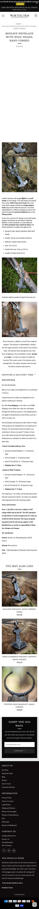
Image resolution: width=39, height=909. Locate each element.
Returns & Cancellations (10, 815)
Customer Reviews (8, 787)
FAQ (3, 818)
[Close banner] (37, 3)
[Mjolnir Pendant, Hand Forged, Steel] (19, 589)
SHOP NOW (20, 4)
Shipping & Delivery (8, 808)
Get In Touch (6, 784)
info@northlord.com (9, 836)
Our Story (5, 770)
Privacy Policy (7, 798)
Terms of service (8, 801)
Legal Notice (6, 805)
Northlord (19, 46)
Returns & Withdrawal (9, 825)
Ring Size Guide (7, 773)
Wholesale (5, 822)
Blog (3, 777)
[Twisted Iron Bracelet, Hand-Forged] (19, 684)
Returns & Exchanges (9, 812)
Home (18, 24)
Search (4, 780)
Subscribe (18, 751)
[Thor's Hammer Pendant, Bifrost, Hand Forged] (19, 636)
